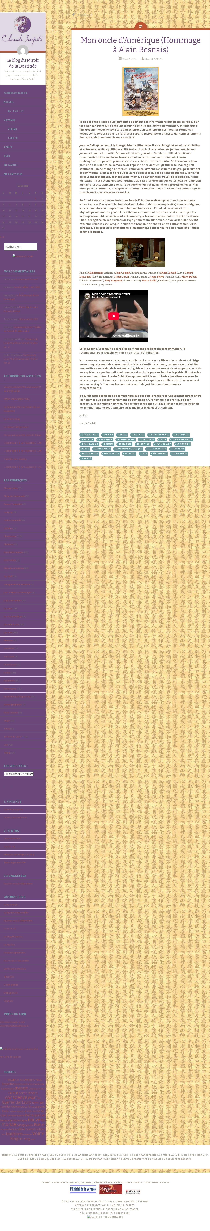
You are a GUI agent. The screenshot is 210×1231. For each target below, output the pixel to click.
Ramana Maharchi (12, 704)
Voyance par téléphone (15, 817)
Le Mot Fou (9, 944)
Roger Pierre (156, 276)
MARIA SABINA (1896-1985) (27, 287)
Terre (3, 1134)
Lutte (85, 449)
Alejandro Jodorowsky (14, 496)
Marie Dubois (189, 276)
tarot (42, 1129)
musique (15, 1120)
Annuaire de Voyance (10, 1056)
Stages (7, 720)
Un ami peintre (11, 984)
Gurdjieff (8, 576)
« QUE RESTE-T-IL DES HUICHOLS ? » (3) (22, 450)
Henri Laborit (168, 272)
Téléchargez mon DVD (15, 862)
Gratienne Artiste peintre (16, 912)
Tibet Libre (9, 976)
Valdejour (8, 1000)
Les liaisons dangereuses (16, 426)
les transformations (16, 1115)
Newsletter (9, 648)
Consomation (126, 439)
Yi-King (12, 128)
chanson (21, 1088)
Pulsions (130, 453)
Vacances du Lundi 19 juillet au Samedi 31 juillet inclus (21, 343)
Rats (144, 453)
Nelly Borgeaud (113, 280)
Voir (6, 744)
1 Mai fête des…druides (15, 459)
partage (21, 1125)
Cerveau (108, 435)
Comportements (159, 435)
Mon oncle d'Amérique (129, 449)
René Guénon (11, 712)
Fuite (163, 439)
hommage (37, 1102)
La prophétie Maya (13, 616)
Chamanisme (10, 536)
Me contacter (13, 173)
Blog (7, 155)
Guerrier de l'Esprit (16, 1102)
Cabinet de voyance (13, 809)
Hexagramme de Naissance (17, 584)
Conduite (87, 439)
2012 (21, 1079)
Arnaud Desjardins (13, 504)
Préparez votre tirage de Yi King (19, 854)
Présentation (10, 688)
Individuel (125, 444)
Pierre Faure (10, 664)
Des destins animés (13, 552)
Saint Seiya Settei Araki (15, 968)
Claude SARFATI (154, 58)
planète (30, 1125)
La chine (8, 608)
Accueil (9, 101)
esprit (33, 1097)
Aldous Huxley (11, 488)
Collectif (138, 435)
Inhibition (143, 444)
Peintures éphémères (14, 952)
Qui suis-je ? (16, 110)
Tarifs (8, 146)
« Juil (2, 236)
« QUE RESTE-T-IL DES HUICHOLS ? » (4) (22, 442)
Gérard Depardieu (182, 439)
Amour (28, 1080)
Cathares (8, 528)
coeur (13, 1092)
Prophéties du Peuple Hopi (17, 696)
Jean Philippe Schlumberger (17, 592)
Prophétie (5, 1129)
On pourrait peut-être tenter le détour (22, 434)
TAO (37, 1129)
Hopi (2, 1106)
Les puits (8, 632)
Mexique (8, 640)
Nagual (23, 1120)
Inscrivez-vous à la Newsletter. (18, 883)
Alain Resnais (95, 272)
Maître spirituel (35, 1115)
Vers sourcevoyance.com (12, 1021)
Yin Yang (24, 1139)
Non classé (9, 656)
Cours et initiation (12, 838)
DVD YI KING (10, 560)
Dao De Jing (9, 846)
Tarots (13, 137)
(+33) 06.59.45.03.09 (15, 92)
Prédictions (9, 680)
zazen (32, 1139)
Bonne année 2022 (29, 319)
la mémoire (183, 444)
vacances (27, 1134)
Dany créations (11, 904)
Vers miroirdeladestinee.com (14, 1025)
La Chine (29, 1106)
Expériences (147, 439)
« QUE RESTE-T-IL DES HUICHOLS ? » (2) (22, 467)
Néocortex (178, 449)
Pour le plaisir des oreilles (16, 960)
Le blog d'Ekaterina (13, 936)
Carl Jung (8, 512)
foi (39, 1098)
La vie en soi (10, 928)
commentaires (114, 1217)
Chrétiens (8, 544)
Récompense (160, 453)
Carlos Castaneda (12, 520)
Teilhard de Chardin (13, 736)
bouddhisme (20, 1084)
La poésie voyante (16, 1111)
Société (86, 458)
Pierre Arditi (149, 280)
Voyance (9, 119)
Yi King (7, 752)
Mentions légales (157, 1182)
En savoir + (11, 164)
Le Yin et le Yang (12, 418)
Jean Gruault (122, 272)
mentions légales (123, 1205)
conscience (16, 1097)
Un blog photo (11, 992)
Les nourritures (11, 624)
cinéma (41, 1088)
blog (99, 1217)
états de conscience (14, 568)
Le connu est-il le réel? (27, 279)
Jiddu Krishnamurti (13, 600)
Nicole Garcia (121, 276)
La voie (27, 1111)
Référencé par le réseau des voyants (118, 1182)
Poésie (7, 672)
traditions (14, 1133)
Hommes (108, 444)
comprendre (28, 1093)
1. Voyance (11, 1080)
